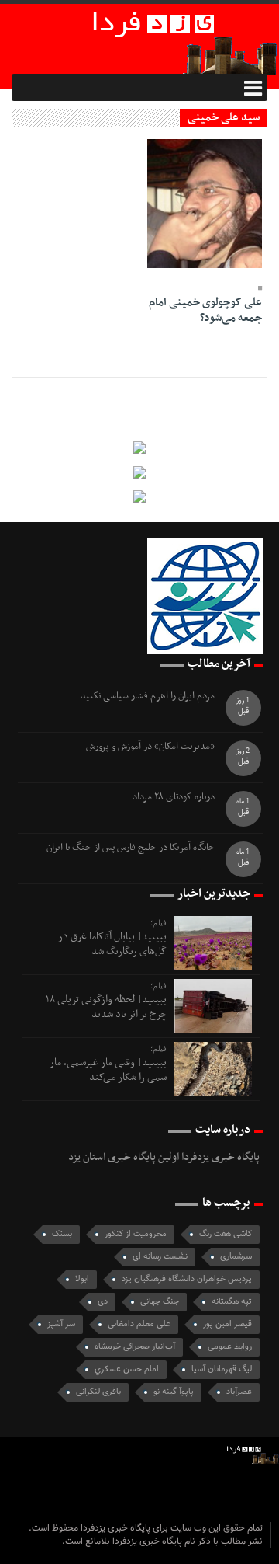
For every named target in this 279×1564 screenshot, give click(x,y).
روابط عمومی (230, 1346)
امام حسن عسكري (127, 1369)
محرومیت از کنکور (136, 1234)
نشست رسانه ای (160, 1256)
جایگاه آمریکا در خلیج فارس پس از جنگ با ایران (130, 848)
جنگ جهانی (159, 1301)
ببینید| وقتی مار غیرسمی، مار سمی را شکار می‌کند (108, 1069)
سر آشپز (61, 1324)
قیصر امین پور (227, 1324)
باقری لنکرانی (98, 1392)
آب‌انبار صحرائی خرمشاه (135, 1346)
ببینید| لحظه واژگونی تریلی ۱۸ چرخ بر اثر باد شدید (106, 1006)
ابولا (82, 1279)
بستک (62, 1234)
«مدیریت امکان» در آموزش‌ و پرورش (150, 747)
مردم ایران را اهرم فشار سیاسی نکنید (148, 696)
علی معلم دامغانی (139, 1324)
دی (103, 1301)
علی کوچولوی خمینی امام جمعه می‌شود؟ (205, 310)
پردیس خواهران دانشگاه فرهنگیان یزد (187, 1279)
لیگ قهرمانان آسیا (221, 1369)
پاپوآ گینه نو (173, 1392)
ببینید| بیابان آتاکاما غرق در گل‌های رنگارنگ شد (112, 944)
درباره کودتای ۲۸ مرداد (174, 797)
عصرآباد (239, 1392)
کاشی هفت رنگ (225, 1234)
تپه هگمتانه (232, 1301)
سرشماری (236, 1256)
